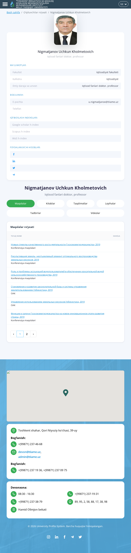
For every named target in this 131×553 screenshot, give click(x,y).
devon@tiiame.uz (29, 452)
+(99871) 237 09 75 (55, 470)
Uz (121, 4)
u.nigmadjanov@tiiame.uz (103, 101)
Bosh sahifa (13, 12)
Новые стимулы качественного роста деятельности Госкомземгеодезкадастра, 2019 (55, 244)
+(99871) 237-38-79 (30, 502)
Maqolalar (20, 203)
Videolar (95, 213)
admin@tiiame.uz (29, 457)
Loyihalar (110, 203)
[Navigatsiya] (5, 4)
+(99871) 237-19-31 (87, 494)
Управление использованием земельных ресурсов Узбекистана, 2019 (48, 301)
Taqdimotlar (81, 203)
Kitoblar (50, 203)
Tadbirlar (35, 213)
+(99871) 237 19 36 (30, 470)
